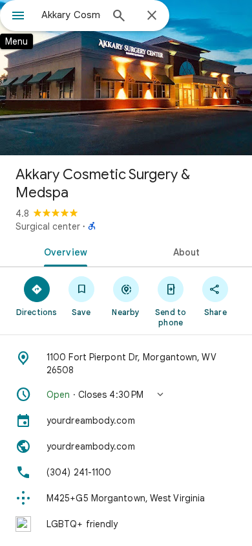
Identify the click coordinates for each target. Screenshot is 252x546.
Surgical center (48, 226)
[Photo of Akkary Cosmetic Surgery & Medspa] (126, 77)
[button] (126, 395)
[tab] (63, 251)
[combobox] (71, 15)
